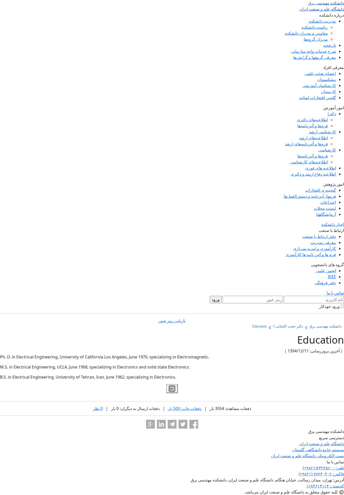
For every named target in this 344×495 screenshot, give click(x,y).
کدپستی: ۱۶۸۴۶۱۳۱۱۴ (325, 486)
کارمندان (328, 91)
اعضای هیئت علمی (320, 73)
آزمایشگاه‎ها (326, 214)
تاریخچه (329, 45)
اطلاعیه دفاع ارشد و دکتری (313, 174)
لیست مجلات (325, 208)
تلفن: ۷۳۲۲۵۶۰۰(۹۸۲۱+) (323, 468)
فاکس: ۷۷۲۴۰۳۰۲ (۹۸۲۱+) (321, 474)
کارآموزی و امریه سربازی (314, 248)
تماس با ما (335, 293)
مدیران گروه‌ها (316, 39)
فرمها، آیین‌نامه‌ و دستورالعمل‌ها (310, 196)
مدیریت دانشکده (322, 21)
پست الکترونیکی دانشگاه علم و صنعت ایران (307, 456)
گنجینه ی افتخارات (320, 190)
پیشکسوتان (326, 79)
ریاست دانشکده (315, 27)
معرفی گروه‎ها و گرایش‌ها (314, 57)
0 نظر (98, 408)
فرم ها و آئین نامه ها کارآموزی (311, 254)
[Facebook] (193, 424)
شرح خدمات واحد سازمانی (313, 51)
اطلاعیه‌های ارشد (313, 138)
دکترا (332, 113)
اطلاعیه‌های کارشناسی (309, 162)
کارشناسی (327, 150)
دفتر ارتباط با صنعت (319, 236)
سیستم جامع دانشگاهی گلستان (318, 449)
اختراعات (328, 202)
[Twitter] (183, 424)
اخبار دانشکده (332, 224)
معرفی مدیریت (323, 242)
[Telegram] (172, 424)
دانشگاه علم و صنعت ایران (321, 443)
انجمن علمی (326, 270)
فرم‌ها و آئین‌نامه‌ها (312, 126)
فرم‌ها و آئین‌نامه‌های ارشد (306, 144)
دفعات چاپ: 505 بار (184, 408)
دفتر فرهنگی (325, 282)
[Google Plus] (150, 424)
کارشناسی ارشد (322, 132)
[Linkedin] (161, 424)
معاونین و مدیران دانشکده (306, 33)
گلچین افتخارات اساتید (317, 97)
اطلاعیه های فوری (320, 168)
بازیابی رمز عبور (172, 320)
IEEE (332, 276)
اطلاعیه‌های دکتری (312, 119)
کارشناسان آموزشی (319, 85)
